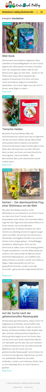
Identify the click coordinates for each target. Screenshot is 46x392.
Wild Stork (8, 56)
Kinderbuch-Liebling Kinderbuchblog (18, 12)
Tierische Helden (12, 129)
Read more (7, 91)
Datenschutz (18, 387)
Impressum (28, 387)
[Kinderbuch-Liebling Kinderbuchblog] (23, 4)
